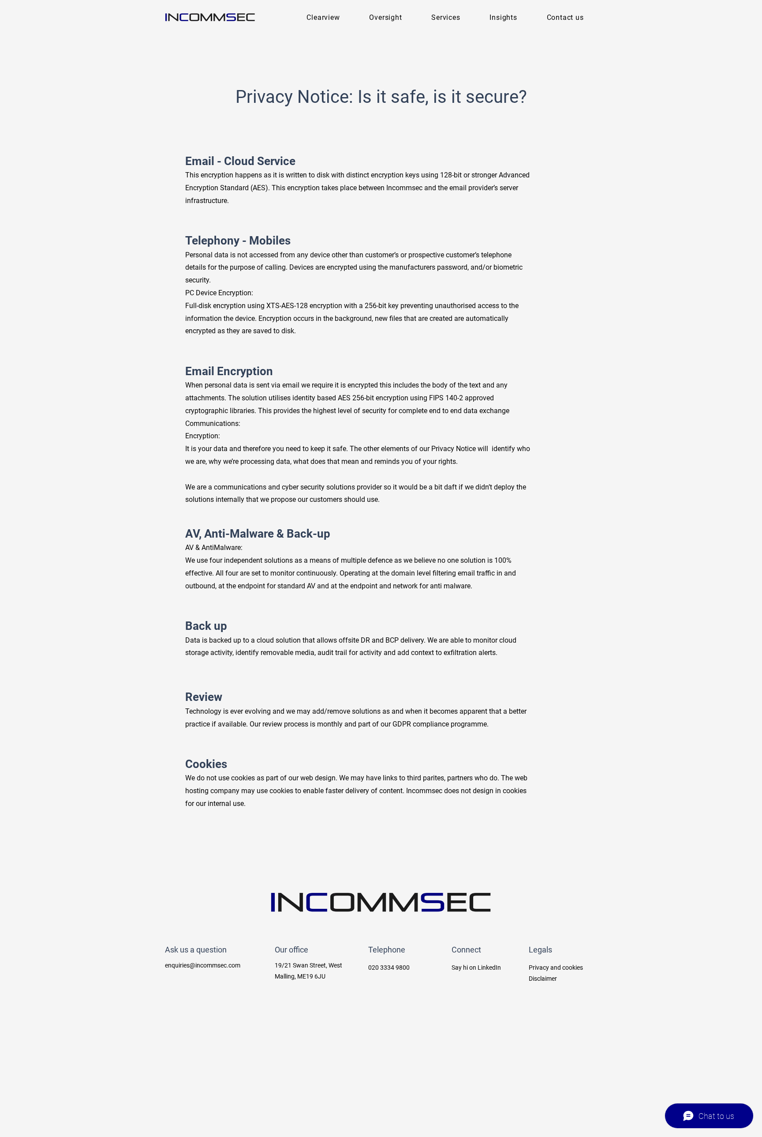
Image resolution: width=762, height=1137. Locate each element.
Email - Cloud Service (240, 161)
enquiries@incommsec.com (202, 965)
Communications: (212, 423)
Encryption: (204, 436)
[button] (445, 17)
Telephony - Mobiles (238, 240)
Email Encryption (229, 371)
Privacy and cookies (556, 967)
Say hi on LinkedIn (476, 967)
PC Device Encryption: (220, 293)
